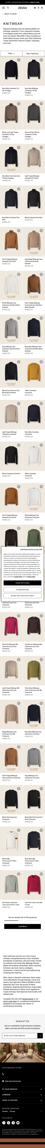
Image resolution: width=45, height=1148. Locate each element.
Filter (10, 53)
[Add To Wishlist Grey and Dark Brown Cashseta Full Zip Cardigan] (41, 103)
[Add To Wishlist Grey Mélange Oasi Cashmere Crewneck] (41, 747)
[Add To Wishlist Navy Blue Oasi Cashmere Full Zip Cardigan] (18, 147)
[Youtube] (18, 1122)
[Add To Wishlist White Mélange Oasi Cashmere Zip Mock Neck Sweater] (18, 274)
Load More (22, 926)
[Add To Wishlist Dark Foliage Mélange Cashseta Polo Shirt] (18, 230)
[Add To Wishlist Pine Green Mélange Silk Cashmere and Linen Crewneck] (41, 528)
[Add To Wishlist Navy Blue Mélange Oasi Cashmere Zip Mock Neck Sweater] (41, 318)
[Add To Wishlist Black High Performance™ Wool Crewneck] (41, 788)
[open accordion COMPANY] (41, 1094)
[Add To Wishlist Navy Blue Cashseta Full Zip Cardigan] (18, 60)
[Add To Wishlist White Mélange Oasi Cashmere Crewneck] (41, 486)
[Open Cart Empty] (42, 8)
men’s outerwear (10, 1001)
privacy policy (31, 577)
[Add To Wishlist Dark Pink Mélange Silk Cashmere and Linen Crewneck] (18, 615)
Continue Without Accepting (31, 549)
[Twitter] (3, 1122)
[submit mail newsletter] (40, 1035)
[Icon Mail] (35, 8)
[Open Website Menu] (3, 7)
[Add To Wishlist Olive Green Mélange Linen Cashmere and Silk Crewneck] (41, 659)
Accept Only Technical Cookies (22, 596)
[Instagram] (8, 1122)
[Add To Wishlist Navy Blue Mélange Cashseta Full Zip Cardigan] (41, 60)
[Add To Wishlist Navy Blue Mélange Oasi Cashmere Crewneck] (41, 703)
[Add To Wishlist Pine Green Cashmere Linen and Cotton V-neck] (18, 874)
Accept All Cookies (22, 583)
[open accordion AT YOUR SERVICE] (41, 1089)
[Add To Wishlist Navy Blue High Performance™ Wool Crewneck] (41, 830)
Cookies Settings (22, 590)
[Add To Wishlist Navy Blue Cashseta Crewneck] (41, 403)
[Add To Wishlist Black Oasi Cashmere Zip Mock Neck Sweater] (18, 362)
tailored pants (27, 999)
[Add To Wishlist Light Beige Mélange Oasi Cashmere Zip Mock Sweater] (41, 230)
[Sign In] (38, 8)
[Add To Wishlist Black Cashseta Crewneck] (18, 445)
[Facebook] (13, 1122)
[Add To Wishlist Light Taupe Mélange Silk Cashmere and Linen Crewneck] (18, 659)
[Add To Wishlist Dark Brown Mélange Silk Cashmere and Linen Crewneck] (41, 615)
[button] (8, 8)
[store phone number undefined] (22, 1074)
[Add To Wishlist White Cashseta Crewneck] (41, 445)
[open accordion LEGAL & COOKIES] (41, 1100)
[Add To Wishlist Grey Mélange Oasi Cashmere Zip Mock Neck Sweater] (18, 318)
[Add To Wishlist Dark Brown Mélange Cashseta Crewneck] (18, 528)
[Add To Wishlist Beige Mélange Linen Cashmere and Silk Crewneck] (18, 703)
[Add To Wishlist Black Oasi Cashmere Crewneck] (18, 788)
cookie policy (18, 577)
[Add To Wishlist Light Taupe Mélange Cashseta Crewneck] (18, 403)
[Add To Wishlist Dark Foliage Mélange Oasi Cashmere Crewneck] (18, 747)
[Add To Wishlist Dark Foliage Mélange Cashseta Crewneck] (18, 486)
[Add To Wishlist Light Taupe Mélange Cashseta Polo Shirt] (41, 147)
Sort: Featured (33, 53)
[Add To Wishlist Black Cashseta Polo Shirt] (41, 189)
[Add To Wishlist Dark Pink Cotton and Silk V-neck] (41, 874)
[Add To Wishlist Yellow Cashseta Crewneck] (41, 362)
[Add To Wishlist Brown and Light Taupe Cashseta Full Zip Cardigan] (18, 103)
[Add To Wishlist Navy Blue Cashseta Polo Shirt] (18, 189)
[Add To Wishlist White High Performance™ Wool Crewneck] (18, 830)
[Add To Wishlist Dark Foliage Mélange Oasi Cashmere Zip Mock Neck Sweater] (41, 274)
